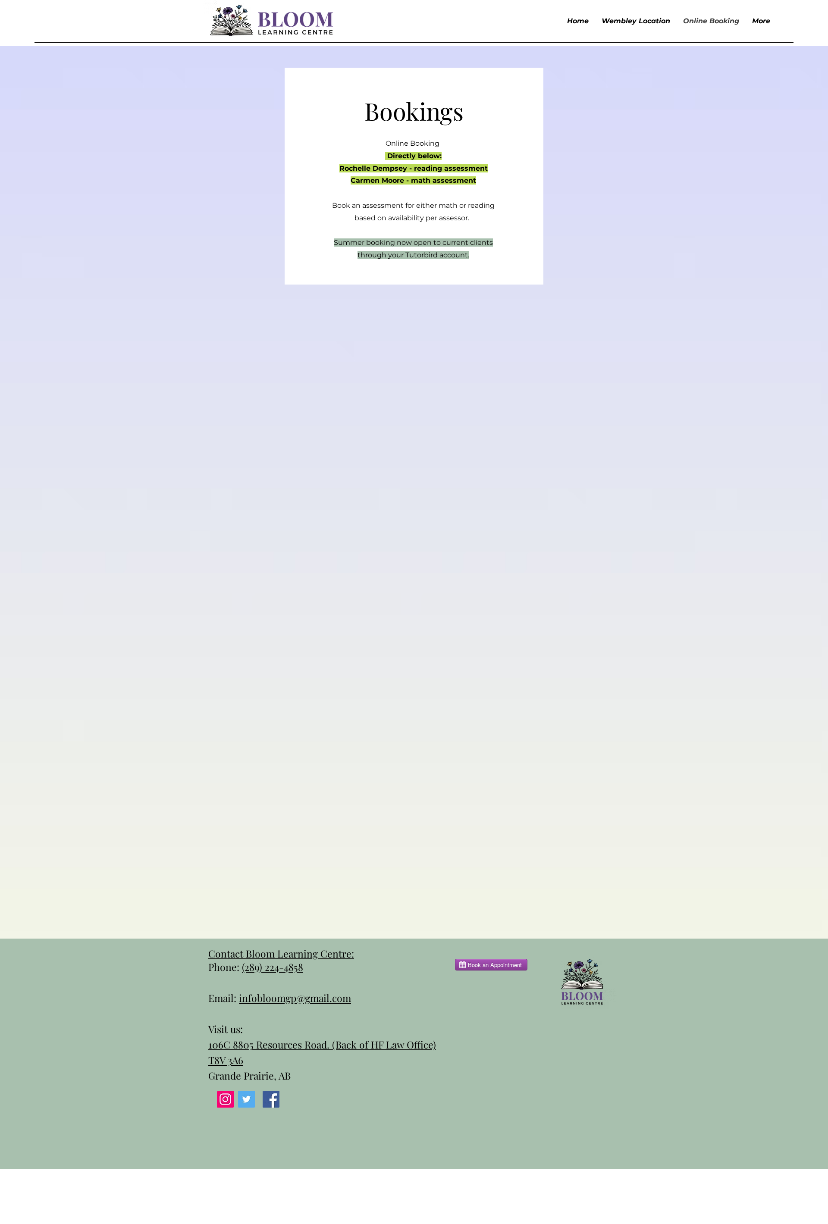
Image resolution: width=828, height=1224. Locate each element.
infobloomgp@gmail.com (295, 998)
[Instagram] (225, 1099)
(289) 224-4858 (272, 967)
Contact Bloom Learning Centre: (281, 953)
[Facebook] (271, 1099)
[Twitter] (246, 1099)
